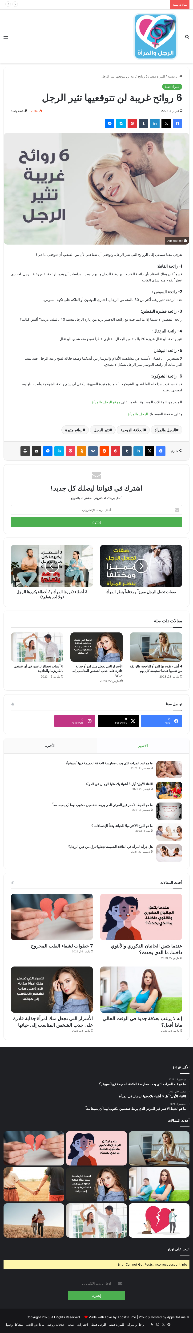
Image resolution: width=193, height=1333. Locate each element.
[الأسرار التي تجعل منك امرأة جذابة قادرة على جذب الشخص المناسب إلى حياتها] (96, 647)
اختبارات (82, 1324)
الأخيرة (50, 745)
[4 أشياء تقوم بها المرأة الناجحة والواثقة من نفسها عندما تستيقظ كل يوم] (156, 647)
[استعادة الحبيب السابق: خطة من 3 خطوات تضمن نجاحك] (159, 1220)
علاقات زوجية (55, 1324)
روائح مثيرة (74, 430)
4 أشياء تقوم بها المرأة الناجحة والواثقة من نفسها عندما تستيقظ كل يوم (156, 668)
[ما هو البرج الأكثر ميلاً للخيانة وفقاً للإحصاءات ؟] (169, 832)
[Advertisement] (96, 98)
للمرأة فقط (116, 1324)
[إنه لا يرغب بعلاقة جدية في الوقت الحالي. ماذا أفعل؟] (141, 990)
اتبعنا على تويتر (178, 1249)
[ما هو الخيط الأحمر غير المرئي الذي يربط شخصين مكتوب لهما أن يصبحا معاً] (169, 811)
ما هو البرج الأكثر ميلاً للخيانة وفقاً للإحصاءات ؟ (122, 825)
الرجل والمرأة (138, 414)
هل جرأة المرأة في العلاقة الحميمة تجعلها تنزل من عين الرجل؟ (110, 846)
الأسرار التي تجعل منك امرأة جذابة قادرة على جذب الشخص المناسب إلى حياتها (97, 671)
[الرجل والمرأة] (155, 36)
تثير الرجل (101, 430)
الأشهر (143, 745)
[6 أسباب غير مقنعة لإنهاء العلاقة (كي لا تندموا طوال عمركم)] (34, 1220)
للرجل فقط (98, 1324)
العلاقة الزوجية (132, 430)
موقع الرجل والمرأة (106, 402)
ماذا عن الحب (35, 1324)
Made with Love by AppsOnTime (112, 1317)
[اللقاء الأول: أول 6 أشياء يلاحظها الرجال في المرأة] (169, 790)
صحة (71, 1324)
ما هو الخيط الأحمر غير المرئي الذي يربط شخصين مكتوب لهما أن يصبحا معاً (102, 805)
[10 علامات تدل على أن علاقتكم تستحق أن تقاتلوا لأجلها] (34, 1184)
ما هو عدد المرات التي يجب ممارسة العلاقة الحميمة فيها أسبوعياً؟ (109, 763)
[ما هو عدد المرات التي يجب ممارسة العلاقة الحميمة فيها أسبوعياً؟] (169, 769)
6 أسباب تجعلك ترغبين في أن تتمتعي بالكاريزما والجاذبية (38, 668)
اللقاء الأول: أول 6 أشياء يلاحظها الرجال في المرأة (119, 784)
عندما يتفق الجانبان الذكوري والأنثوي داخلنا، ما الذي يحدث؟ (146, 949)
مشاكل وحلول (14, 1324)
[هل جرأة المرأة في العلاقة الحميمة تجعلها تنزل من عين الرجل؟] (169, 853)
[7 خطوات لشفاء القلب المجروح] (52, 917)
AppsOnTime (176, 1317)
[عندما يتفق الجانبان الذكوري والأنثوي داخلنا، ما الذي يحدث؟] (141, 917)
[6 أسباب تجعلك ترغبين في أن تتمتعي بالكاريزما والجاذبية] (37, 647)
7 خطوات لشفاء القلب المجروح (147, 5)
